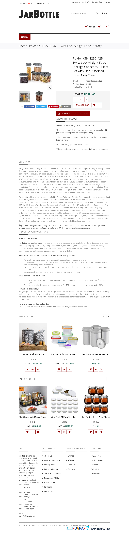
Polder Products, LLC (94, 81)
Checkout (107, 2)
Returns (94, 464)
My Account (76, 2)
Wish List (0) (86, 2)
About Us (48, 456)
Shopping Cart (97, 2)
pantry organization (33, 228)
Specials (71, 464)
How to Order (50, 482)
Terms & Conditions (52, 473)
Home (23, 46)
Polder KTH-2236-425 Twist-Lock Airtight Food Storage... (67, 46)
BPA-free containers (66, 228)
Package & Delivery (52, 460)
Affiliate (71, 460)
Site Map (71, 469)
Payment (48, 487)
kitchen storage (94, 225)
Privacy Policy (49, 464)
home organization (82, 228)
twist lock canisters (66, 225)
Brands (71, 456)
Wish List (95, 469)
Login (106, 13)
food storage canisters (33, 225)
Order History (97, 460)
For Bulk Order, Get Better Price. (74, 114)
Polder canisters (80, 225)
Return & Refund (51, 469)
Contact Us (48, 491)
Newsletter (96, 473)
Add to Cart (83, 105)
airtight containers (50, 225)
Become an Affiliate (52, 478)
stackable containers (49, 228)
